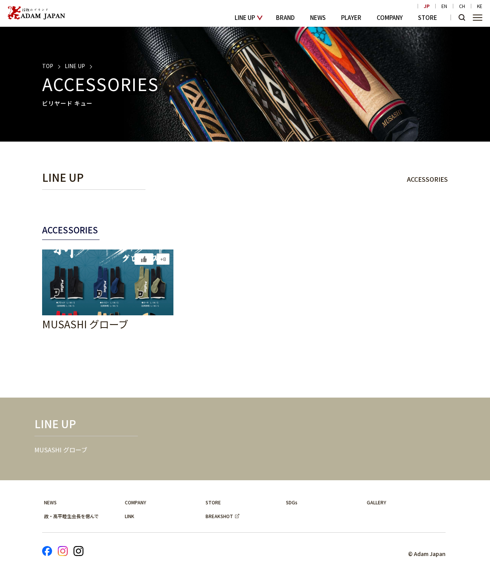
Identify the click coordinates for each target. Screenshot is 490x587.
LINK (129, 516)
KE (479, 6)
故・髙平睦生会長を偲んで (71, 516)
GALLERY (376, 502)
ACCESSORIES (427, 179)
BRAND (285, 17)
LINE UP (245, 17)
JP (427, 6)
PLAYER (351, 17)
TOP (47, 66)
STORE (427, 17)
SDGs (291, 502)
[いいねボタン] (144, 259)
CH (462, 6)
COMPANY (390, 17)
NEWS (318, 17)
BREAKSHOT (219, 516)
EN (444, 6)
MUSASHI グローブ (60, 449)
